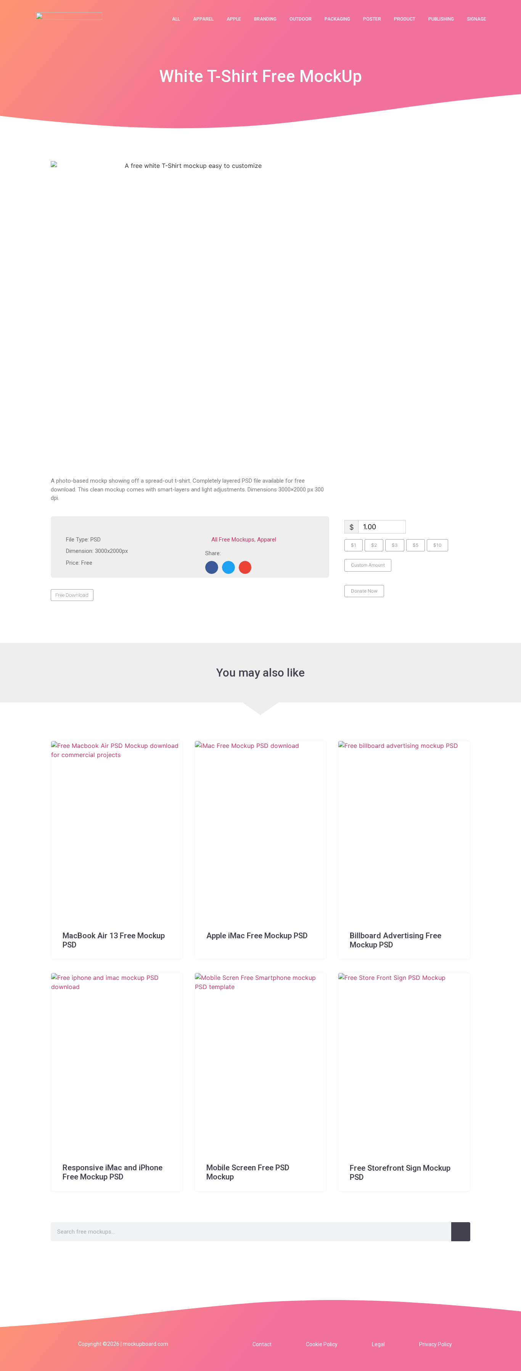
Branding (265, 19)
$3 (395, 545)
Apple (234, 19)
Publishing (441, 19)
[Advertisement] (190, 407)
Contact (262, 1344)
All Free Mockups (232, 539)
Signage (476, 19)
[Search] (460, 1231)
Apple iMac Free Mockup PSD (257, 935)
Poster (372, 19)
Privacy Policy (435, 1344)
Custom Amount (368, 565)
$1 (353, 545)
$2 (374, 545)
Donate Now (364, 591)
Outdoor (300, 19)
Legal (378, 1344)
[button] (211, 567)
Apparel (203, 19)
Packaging (337, 19)
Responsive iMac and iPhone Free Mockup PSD (112, 1172)
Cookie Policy (322, 1344)
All (176, 19)
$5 (415, 545)
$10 (437, 545)
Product (404, 19)
